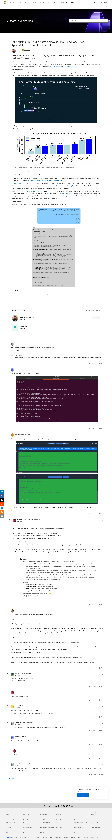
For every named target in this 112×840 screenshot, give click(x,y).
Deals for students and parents (46, 830)
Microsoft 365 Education (45, 822)
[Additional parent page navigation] (18, 7)
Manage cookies (58, 837)
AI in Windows (8, 827)
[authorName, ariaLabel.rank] (14, 51)
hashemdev (18, 736)
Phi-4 (27, 62)
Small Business (59, 832)
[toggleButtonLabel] (107, 7)
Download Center (26, 817)
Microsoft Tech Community (79, 825)
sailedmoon (18, 692)
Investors (92, 825)
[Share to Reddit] (64, 806)
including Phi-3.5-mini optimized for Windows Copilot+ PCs (43, 180)
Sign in (83, 795)
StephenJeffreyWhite (20, 610)
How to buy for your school (45, 825)
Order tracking (26, 825)
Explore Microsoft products (11, 830)
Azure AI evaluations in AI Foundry (62, 186)
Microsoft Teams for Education (46, 819)
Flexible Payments (27, 832)
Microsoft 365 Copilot (60, 830)
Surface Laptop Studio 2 (10, 819)
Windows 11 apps (9, 832)
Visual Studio (76, 832)
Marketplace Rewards (78, 830)
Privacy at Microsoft (94, 822)
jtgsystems (20, 750)
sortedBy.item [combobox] (100, 338)
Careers (92, 814)
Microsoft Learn (77, 819)
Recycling (86, 837)
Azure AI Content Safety (36, 191)
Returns (24, 822)
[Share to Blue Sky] (67, 806)
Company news (94, 819)
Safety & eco (79, 837)
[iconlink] (15, 327)
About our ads (92, 837)
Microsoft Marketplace (78, 827)
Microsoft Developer (78, 817)
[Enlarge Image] (56, 100)
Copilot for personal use (10, 825)
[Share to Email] (72, 806)
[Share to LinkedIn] (56, 806)
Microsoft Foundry (25, 7)
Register (100, 2)
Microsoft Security (59, 817)
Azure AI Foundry (55, 66)
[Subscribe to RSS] (69, 806)
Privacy (51, 837)
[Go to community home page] (5, 2)
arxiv (52, 172)
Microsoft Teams (59, 827)
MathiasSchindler (19, 705)
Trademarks (72, 837)
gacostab (17, 434)
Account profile (26, 814)
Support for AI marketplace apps (80, 822)
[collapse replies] (7, 343)
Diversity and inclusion (95, 827)
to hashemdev (37, 750)
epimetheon (18, 722)
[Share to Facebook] (59, 806)
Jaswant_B (17, 673)
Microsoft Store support (28, 819)
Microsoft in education (44, 814)
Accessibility (93, 830)
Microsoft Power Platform (61, 825)
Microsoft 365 (58, 822)
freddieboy (20, 519)
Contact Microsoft (44, 837)
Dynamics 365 (59, 819)
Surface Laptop (8, 817)
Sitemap (37, 837)
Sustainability (93, 832)
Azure (75, 814)
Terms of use (66, 837)
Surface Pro (8, 814)
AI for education (43, 832)
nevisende (17, 764)
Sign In (105, 2)
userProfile (96, 318)
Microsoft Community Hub (9, 7)
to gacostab (37, 519)
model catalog (65, 193)
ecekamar (19, 50)
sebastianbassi (19, 343)
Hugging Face (69, 66)
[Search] (95, 2)
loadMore (13, 778)
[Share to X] (61, 806)
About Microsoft (94, 817)
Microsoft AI (58, 814)
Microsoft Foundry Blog (36, 7)
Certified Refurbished (27, 827)
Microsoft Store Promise (28, 830)
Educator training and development (47, 827)
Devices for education (44, 817)
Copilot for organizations (10, 822)
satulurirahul (18, 369)
